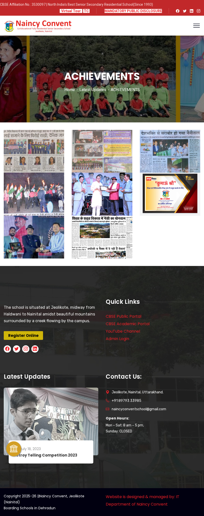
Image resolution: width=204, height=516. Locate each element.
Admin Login (117, 339)
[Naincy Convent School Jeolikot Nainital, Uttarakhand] (37, 25)
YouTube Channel (123, 331)
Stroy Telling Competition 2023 (46, 455)
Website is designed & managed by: (140, 497)
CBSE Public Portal (123, 316)
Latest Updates (92, 89)
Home (69, 89)
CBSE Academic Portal (128, 324)
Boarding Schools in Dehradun (29, 508)
